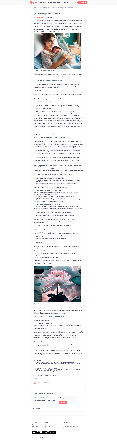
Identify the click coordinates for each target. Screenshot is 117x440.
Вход (75, 2)
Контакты (65, 424)
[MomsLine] (34, 2)
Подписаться (63, 402)
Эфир (40, 2)
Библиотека (46, 2)
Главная (34, 7)
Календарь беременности (56, 2)
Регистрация (83, 2)
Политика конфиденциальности (70, 426)
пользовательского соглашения (41, 401)
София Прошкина (41, 17)
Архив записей (35, 426)
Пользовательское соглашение (70, 427)
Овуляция (65, 2)
